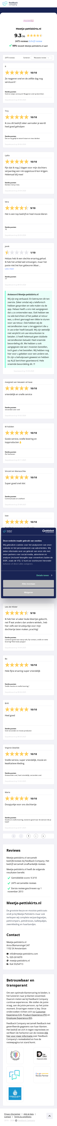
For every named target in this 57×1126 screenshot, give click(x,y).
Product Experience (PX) (35, 1014)
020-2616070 (16, 957)
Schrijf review (35, 41)
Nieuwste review (40, 58)
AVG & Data (29, 1114)
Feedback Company (26, 1120)
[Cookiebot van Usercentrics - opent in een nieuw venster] (42, 531)
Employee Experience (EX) (19, 1018)
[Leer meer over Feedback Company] (15, 1074)
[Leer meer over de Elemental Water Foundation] (15, 1093)
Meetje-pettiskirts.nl (28, 28)
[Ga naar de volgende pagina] (36, 836)
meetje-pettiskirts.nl (20, 960)
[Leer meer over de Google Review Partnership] (42, 1074)
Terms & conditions (22, 1116)
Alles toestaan (28, 584)
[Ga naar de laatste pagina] (43, 836)
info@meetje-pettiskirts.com (24, 953)
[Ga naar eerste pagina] (14, 836)
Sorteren (26, 58)
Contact (7, 1116)
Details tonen (42, 575)
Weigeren (28, 592)
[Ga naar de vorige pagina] (21, 836)
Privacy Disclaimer (12, 1114)
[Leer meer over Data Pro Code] (15, 1055)
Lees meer (9, 268)
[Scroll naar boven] (49, 1116)
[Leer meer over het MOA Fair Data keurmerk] (42, 1055)
